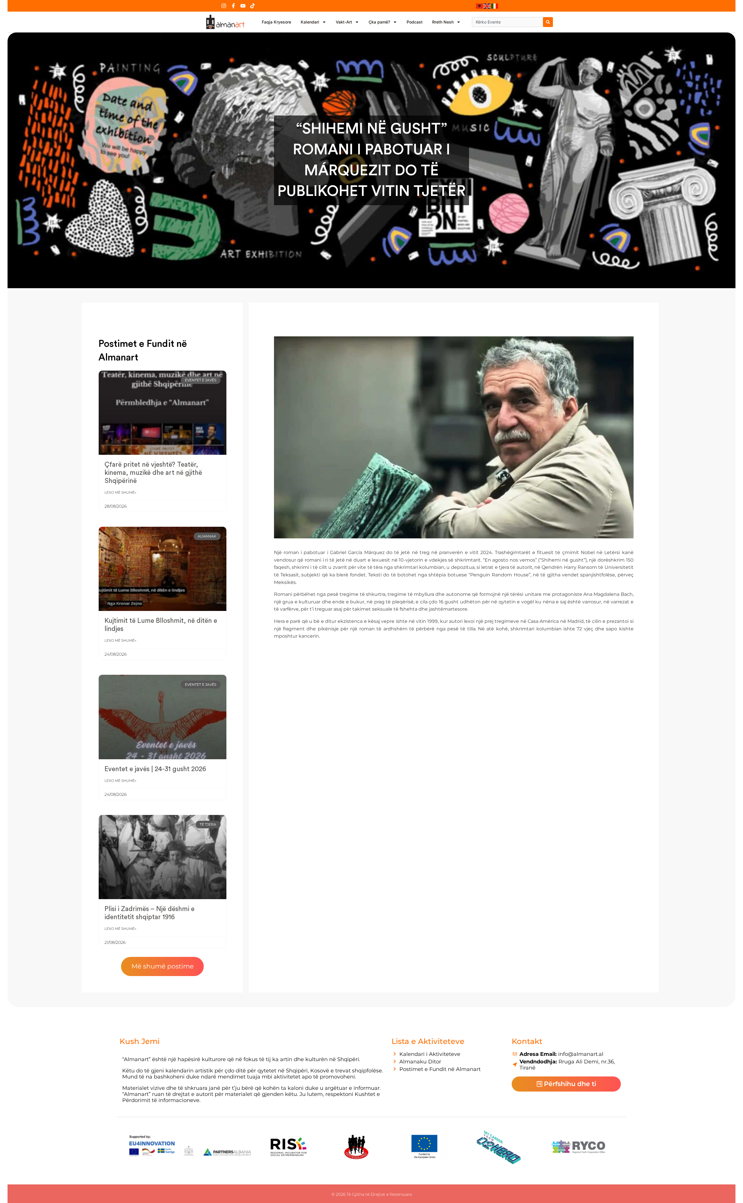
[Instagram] (223, 5)
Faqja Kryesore (276, 21)
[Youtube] (243, 5)
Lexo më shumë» (120, 492)
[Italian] (495, 5)
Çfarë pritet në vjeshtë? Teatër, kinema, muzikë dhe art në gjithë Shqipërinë (153, 472)
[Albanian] (480, 5)
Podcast (415, 21)
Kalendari (310, 21)
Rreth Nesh (443, 21)
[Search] (548, 22)
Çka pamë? (379, 21)
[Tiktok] (252, 5)
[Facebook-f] (233, 5)
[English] (487, 5)
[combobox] (507, 22)
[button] (162, 966)
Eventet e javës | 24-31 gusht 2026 (155, 769)
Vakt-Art (344, 21)
